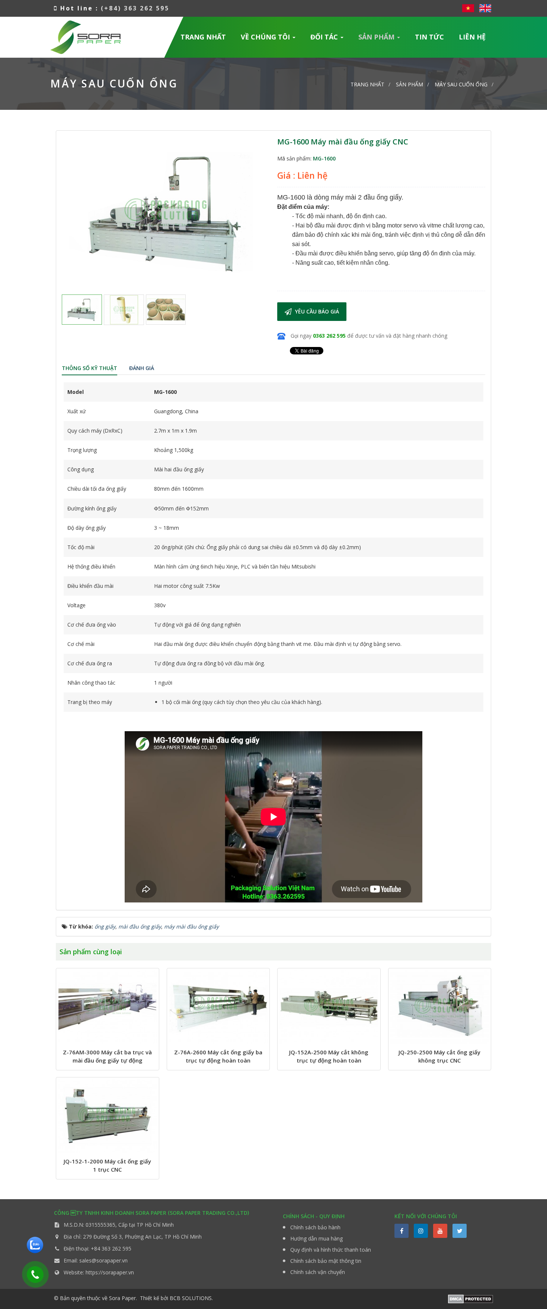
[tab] (89, 368)
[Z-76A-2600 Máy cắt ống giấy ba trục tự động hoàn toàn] (218, 1007)
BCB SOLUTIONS (191, 1298)
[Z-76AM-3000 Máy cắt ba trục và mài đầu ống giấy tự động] (107, 1007)
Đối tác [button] (325, 36)
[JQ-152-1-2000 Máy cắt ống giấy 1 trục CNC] (107, 1116)
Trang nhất (203, 36)
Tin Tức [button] (429, 36)
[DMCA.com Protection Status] (470, 1298)
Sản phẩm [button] (377, 36)
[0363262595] (32, 1272)
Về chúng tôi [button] (266, 36)
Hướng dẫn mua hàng (316, 1238)
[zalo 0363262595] (35, 1244)
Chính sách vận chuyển (317, 1271)
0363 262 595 (329, 335)
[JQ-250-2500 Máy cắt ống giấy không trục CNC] (440, 1007)
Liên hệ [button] (472, 36)
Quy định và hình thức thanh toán (330, 1249)
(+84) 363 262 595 (135, 8)
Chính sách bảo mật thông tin (325, 1260)
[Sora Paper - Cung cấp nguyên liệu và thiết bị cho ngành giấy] (85, 36)
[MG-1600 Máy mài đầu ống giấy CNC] (166, 212)
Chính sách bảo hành (315, 1227)
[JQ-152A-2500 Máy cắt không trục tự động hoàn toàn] (329, 1007)
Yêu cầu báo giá (316, 311)
